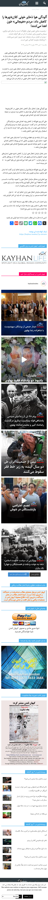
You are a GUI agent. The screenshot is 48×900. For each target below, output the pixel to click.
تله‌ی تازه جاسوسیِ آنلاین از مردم (37, 840)
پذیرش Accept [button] (28, 896)
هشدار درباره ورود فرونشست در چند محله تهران (32, 805)
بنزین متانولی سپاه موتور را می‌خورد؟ (35, 778)
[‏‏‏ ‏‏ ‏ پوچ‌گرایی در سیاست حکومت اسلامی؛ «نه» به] (24, 547)
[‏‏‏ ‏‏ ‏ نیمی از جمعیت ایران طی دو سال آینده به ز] (24, 453)
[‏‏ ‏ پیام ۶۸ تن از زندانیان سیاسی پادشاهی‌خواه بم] (24, 406)
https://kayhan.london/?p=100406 (33, 234)
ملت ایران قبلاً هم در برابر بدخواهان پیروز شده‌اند (32, 848)
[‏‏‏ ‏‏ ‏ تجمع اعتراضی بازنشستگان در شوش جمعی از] (24, 500)
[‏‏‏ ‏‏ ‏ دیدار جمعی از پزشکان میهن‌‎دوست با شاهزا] (24, 313)
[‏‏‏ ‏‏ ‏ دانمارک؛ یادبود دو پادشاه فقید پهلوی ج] (24, 359)
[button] (44, 3)
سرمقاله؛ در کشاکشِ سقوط (39, 814)
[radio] (45, 213)
